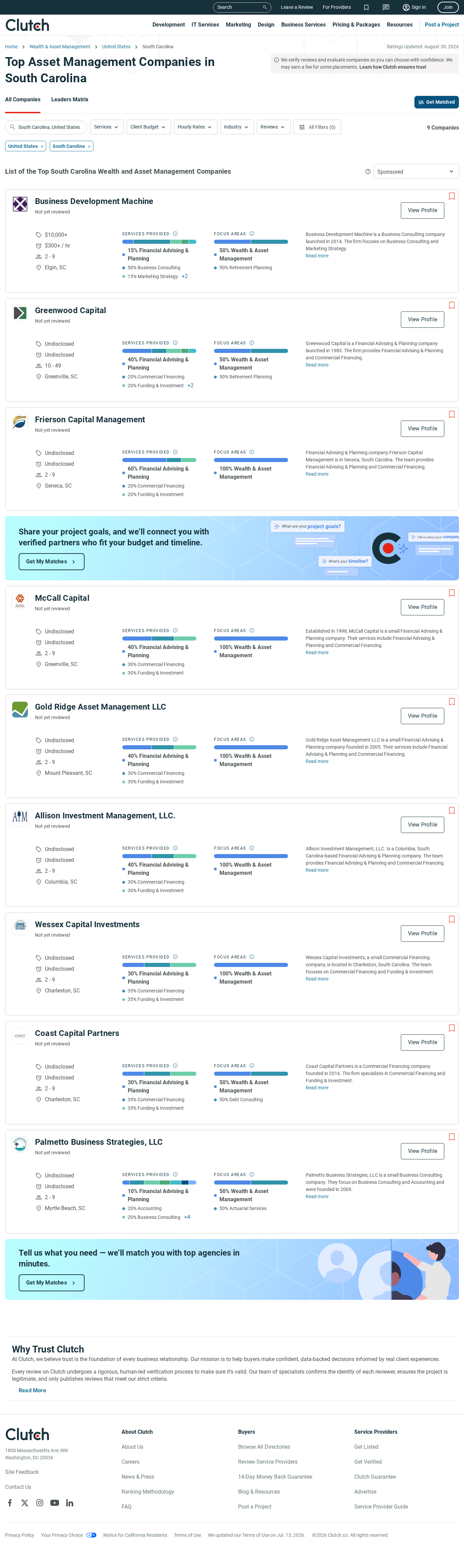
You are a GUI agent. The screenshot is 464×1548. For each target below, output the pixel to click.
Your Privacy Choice (62, 1535)
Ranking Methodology (148, 1492)
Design (266, 24)
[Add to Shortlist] (452, 196)
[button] (107, 127)
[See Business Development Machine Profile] (20, 204)
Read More (32, 1390)
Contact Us (18, 1487)
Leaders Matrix (69, 99)
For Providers (337, 7)
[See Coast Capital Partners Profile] (20, 1036)
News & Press (138, 1477)
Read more (317, 255)
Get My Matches (46, 561)
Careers (131, 1462)
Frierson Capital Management (90, 419)
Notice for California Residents (135, 1535)
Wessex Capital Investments (87, 924)
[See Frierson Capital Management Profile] (20, 422)
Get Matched (440, 102)
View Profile (422, 210)
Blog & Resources (259, 1492)
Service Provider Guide (381, 1506)
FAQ (126, 1506)
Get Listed (366, 1447)
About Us (132, 1447)
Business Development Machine (94, 201)
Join (448, 7)
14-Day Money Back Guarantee (275, 1477)
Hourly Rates (191, 127)
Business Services (303, 24)
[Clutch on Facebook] (10, 1503)
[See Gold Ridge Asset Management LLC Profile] (20, 709)
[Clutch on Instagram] (39, 1503)
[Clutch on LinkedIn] (69, 1503)
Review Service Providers (268, 1462)
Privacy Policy (19, 1535)
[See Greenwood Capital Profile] (20, 313)
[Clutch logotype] (27, 25)
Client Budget (144, 127)
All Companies (22, 99)
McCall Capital (62, 598)
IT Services (205, 24)
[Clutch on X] (25, 1503)
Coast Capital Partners (77, 1033)
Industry (233, 127)
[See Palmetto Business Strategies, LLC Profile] (20, 1145)
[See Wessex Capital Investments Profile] (20, 927)
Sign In (419, 7)
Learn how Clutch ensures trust (392, 67)
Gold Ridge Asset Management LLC (100, 707)
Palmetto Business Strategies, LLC (99, 1142)
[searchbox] (46, 127)
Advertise (365, 1492)
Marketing (238, 24)
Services (102, 127)
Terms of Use (187, 1535)
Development (169, 24)
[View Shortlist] (366, 7)
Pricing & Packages (356, 24)
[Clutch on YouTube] (54, 1503)
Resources (400, 24)
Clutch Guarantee (375, 1477)
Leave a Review (297, 7)
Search (224, 7)
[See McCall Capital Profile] (20, 601)
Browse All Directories (264, 1447)
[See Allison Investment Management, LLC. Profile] (20, 818)
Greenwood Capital (70, 310)
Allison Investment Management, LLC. (105, 815)
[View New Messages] (386, 7)
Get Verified (368, 1462)
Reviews (269, 127)
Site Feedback (22, 1472)
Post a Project (442, 24)
